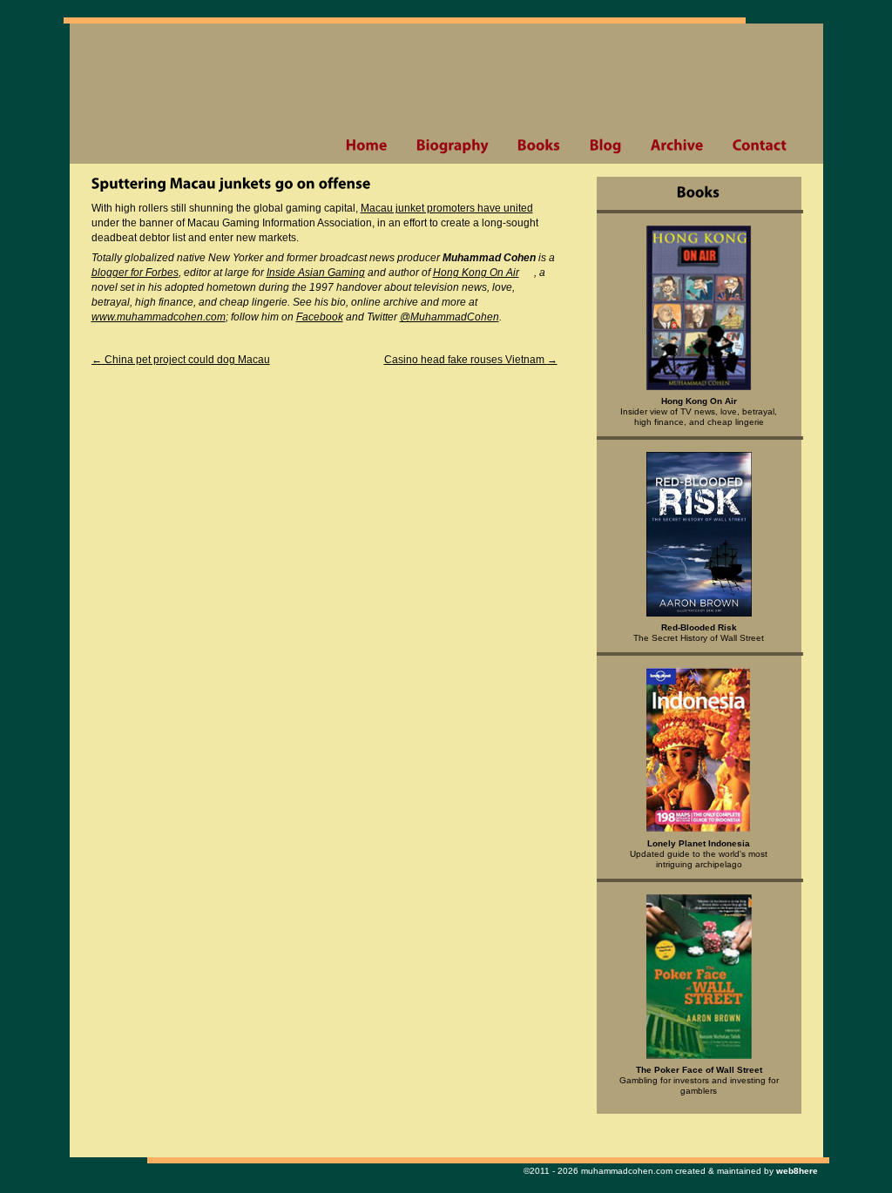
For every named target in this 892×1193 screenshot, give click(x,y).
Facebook (319, 317)
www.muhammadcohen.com (158, 317)
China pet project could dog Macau (180, 360)
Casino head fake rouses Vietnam (471, 360)
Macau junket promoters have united (447, 208)
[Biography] (452, 145)
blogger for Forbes (135, 272)
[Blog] (605, 145)
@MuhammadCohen (449, 317)
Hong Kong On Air (476, 272)
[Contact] (759, 145)
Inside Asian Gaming (316, 272)
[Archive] (677, 145)
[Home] (366, 145)
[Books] (539, 145)
